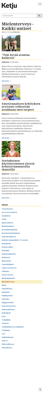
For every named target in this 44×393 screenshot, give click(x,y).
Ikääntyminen (8, 226)
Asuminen (6, 216)
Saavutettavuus (9, 306)
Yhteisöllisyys (8, 344)
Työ (3, 334)
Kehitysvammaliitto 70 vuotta (15, 240)
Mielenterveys (8, 282)
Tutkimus (6, 330)
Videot (5, 341)
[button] (40, 389)
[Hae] (39, 16)
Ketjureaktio (7, 247)
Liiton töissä (7, 275)
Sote (4, 316)
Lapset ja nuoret (9, 268)
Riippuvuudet (8, 303)
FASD (4, 219)
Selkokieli (6, 313)
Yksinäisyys (7, 348)
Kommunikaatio (9, 254)
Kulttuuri (6, 257)
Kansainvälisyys (9, 237)
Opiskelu (6, 292)
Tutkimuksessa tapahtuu (13, 327)
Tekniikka (6, 320)
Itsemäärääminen (9, 230)
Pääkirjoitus (7, 296)
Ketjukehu (6, 244)
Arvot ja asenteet (9, 212)
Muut (4, 285)
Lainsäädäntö (8, 264)
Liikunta (5, 271)
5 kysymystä (7, 209)
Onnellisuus (7, 289)
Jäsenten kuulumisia (11, 233)
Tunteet (5, 323)
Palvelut (5, 299)
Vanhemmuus (8, 337)
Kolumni (5, 251)
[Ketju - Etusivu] (10, 6)
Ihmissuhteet (7, 223)
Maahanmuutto (8, 278)
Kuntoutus (6, 261)
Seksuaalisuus (8, 309)
